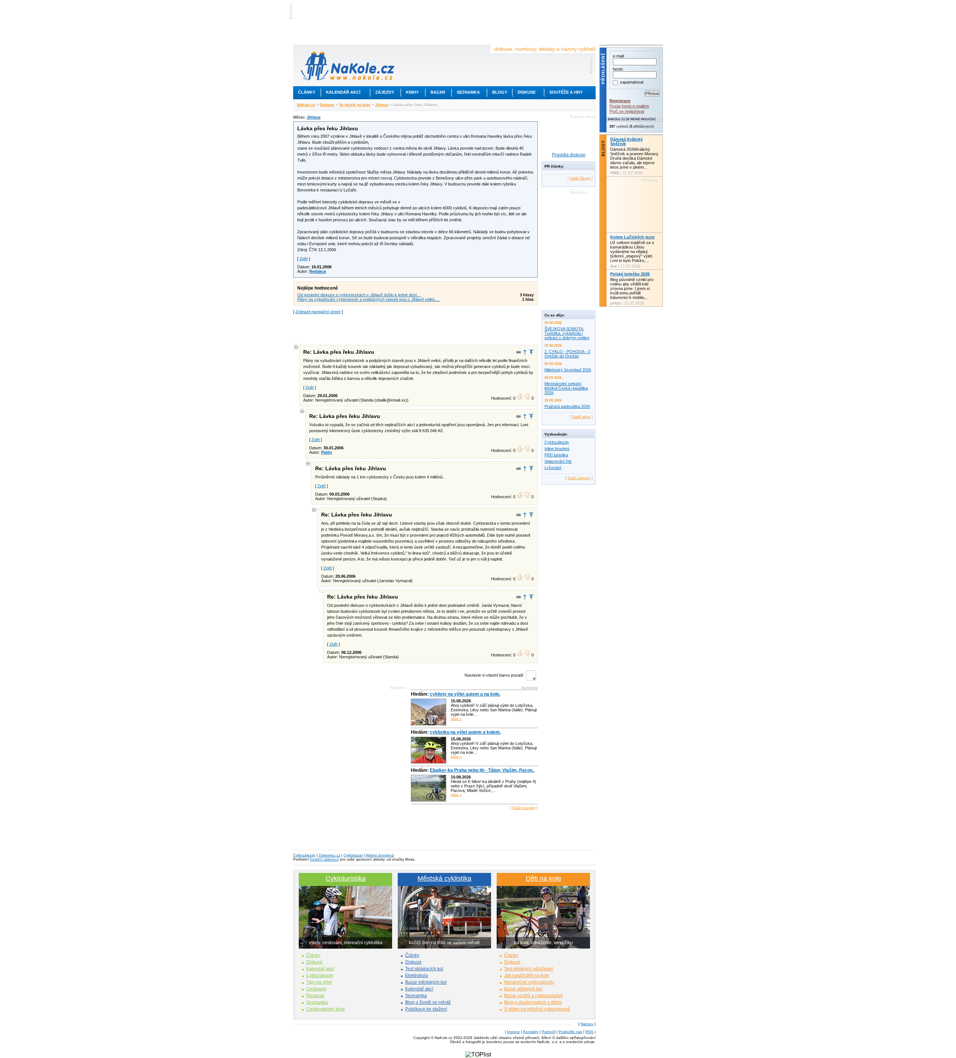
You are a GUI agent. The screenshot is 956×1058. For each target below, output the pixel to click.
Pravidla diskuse (569, 154)
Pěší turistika (556, 455)
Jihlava (381, 105)
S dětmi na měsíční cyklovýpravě (537, 1009)
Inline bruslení (556, 448)
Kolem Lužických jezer (632, 237)
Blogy (499, 92)
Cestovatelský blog (325, 1009)
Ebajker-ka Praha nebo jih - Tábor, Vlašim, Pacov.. (482, 770)
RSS (589, 1032)
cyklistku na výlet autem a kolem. (465, 732)
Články (306, 92)
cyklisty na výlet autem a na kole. (465, 694)
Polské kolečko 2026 (630, 274)
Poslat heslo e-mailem (629, 106)
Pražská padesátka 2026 (567, 406)
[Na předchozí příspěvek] (524, 352)
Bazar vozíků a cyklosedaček (533, 995)
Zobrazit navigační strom (318, 311)
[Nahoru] (531, 352)
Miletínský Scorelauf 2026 (567, 370)
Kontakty (530, 1032)
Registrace (619, 101)
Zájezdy (384, 92)
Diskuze (314, 962)
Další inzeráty (524, 808)
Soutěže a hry (566, 92)
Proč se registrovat (626, 111)
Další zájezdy (579, 478)
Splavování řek (558, 461)
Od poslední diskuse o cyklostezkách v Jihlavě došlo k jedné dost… (359, 295)
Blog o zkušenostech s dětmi (533, 1002)
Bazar (438, 92)
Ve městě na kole (354, 105)
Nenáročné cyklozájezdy (529, 982)
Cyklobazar (353, 855)
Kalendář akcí (343, 92)
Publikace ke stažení (426, 1009)
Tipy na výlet (319, 982)
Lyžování (552, 467)
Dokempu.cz (329, 855)
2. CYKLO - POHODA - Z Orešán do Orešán (567, 353)
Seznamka (468, 92)
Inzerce (513, 1032)
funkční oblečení (324, 859)
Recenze (315, 995)
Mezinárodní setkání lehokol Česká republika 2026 (566, 388)
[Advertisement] (415, 329)
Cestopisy (316, 989)
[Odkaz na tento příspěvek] (518, 352)
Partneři (548, 1032)
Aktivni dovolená (380, 855)
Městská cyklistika (444, 878)
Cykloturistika (346, 878)
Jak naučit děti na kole (526, 975)
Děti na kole (543, 878)
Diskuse (527, 92)
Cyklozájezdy (556, 442)
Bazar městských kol (426, 982)
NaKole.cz (306, 105)
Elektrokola (416, 975)
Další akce (581, 417)
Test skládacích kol (424, 968)
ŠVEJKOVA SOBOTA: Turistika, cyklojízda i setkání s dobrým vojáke (566, 333)
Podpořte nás (570, 1032)
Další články (580, 178)
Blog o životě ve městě (428, 1002)
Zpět (303, 258)
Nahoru (587, 1024)
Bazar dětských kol (523, 989)
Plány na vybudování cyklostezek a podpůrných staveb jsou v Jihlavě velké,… (368, 299)
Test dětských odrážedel (528, 968)
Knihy (412, 92)
